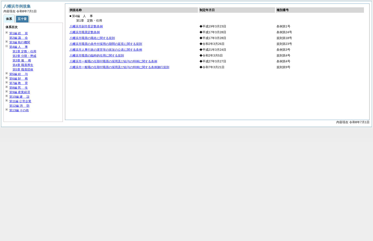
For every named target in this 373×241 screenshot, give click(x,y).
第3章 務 (22, 60)
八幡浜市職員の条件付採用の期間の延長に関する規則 (106, 44)
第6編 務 (18, 78)
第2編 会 (18, 37)
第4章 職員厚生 (23, 65)
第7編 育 (18, 83)
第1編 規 (18, 33)
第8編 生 (18, 87)
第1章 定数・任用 (24, 51)
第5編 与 (18, 74)
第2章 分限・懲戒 (24, 56)
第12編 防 (19, 105)
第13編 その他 (19, 110)
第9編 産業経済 (19, 92)
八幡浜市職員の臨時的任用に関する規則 (97, 55)
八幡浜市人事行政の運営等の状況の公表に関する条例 (106, 49)
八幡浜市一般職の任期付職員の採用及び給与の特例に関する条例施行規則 (119, 67)
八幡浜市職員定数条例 (85, 32)
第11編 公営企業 (20, 101)
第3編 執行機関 (19, 42)
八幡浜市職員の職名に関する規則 (92, 38)
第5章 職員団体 (23, 69)
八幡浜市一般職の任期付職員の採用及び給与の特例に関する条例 (113, 61)
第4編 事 (18, 47)
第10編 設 (19, 96)
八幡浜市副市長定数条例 (86, 26)
